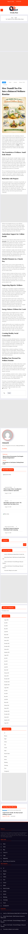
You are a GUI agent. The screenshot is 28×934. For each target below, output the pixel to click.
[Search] (24, 10)
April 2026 (6, 631)
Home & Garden (7, 753)
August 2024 (6, 687)
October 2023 (6, 717)
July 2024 (5, 690)
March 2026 (6, 634)
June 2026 (6, 625)
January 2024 (6, 708)
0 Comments (5, 84)
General (5, 747)
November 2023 (6, 714)
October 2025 (6, 649)
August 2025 (6, 655)
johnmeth (15, 82)
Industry (5, 756)
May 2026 (6, 628)
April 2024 (6, 699)
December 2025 (6, 643)
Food (5, 744)
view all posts (4, 448)
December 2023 (6, 711)
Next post (4, 460)
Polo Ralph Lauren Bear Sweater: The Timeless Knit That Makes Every (12, 503)
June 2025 (6, 661)
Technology (6, 765)
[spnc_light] (26, 10)
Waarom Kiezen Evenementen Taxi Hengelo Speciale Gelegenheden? (13, 457)
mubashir (6, 500)
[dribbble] (14, 4)
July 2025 (5, 658)
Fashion (5, 741)
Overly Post (14, 13)
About (4, 846)
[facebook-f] (10, 4)
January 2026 (6, 640)
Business (5, 735)
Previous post (5, 454)
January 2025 (6, 675)
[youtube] (17, 4)
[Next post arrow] (24, 463)
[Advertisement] (14, 37)
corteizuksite (13, 816)
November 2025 (6, 646)
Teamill (17, 144)
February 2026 (6, 637)
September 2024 (6, 684)
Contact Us (5, 852)
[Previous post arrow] (24, 456)
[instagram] (15, 4)
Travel (5, 768)
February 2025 (6, 672)
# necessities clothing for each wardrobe (10, 570)
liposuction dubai (8, 487)
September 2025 (6, 652)
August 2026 (6, 619)
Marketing (6, 762)
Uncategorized (6, 771)
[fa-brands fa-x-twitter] (12, 4)
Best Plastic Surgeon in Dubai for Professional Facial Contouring (11, 529)
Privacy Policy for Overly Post (9, 861)
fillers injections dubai (9, 526)
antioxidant (4, 241)
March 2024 (6, 702)
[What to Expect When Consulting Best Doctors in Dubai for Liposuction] (7, 474)
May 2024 (6, 696)
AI (4, 732)
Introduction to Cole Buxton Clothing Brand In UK (13, 463)
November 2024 (6, 681)
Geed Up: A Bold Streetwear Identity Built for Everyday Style (14, 554)
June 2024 (6, 693)
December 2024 (6, 678)
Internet (5, 759)
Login (4, 855)
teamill (10, 82)
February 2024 (6, 705)
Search (5, 540)
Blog (4, 849)
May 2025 (6, 664)
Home (4, 843)
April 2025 (6, 667)
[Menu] (2, 10)
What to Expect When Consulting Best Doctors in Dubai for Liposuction (12, 489)
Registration (5, 858)
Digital (5, 738)
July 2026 (5, 622)
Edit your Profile (19, 445)
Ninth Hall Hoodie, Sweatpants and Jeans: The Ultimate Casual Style (14, 813)
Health (4, 82)
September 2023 (6, 720)
